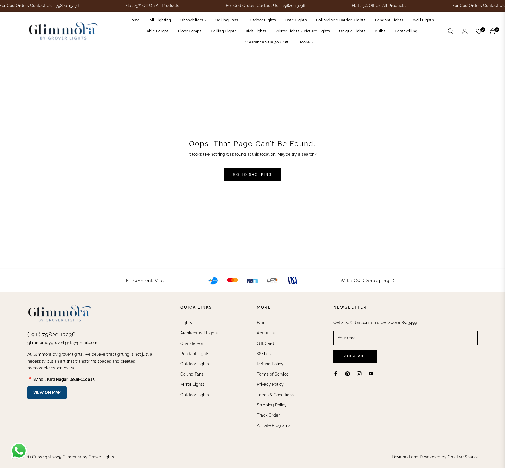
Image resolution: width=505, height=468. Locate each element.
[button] (451, 31)
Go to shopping (252, 175)
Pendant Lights (194, 353)
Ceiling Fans (191, 374)
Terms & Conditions (275, 394)
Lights (186, 322)
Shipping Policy (272, 405)
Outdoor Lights (194, 364)
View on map (47, 392)
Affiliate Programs (273, 425)
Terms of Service (273, 374)
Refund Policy (270, 364)
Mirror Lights (192, 384)
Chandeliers (191, 343)
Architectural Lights (199, 333)
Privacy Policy (270, 384)
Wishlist (264, 353)
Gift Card (265, 343)
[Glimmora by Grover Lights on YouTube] (371, 373)
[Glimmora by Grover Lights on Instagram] (359, 373)
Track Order (268, 415)
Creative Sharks (463, 457)
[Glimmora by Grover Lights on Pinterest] (347, 373)
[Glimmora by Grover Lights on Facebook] (335, 373)
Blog (261, 322)
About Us (266, 333)
